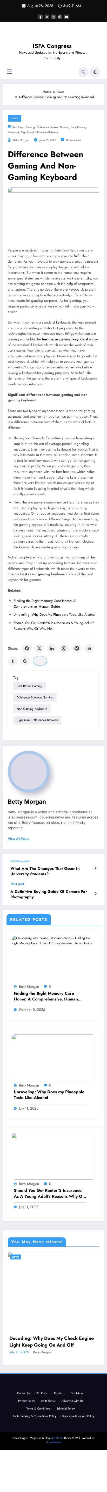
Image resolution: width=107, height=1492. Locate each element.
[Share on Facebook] (27, 648)
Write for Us (48, 1443)
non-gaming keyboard (32, 708)
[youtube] (66, 17)
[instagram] (60, 17)
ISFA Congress (52, 46)
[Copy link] (40, 661)
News (14, 118)
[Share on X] (39, 648)
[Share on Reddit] (89, 648)
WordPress (57, 1480)
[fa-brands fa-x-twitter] (47, 17)
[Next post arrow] (95, 894)
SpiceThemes (53, 1484)
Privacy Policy (26, 1443)
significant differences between (39, 132)
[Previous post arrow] (95, 868)
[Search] (83, 72)
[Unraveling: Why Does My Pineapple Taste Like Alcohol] (53, 1057)
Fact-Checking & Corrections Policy (34, 1458)
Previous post (20, 861)
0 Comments (73, 140)
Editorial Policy (66, 1450)
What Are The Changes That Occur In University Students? (45, 871)
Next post (17, 884)
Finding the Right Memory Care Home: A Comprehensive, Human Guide (46, 996)
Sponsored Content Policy (78, 1458)
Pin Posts (42, 1435)
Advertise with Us (72, 1443)
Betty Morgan (21, 140)
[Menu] (9, 72)
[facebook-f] (40, 17)
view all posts (18, 838)
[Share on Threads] (25, 661)
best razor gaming (23, 127)
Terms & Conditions (38, 1450)
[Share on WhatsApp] (64, 648)
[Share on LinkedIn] (52, 648)
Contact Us (23, 1435)
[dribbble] (53, 17)
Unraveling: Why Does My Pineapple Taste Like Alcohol (54, 614)
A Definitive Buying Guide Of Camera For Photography (48, 894)
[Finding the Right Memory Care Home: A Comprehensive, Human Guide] (53, 940)
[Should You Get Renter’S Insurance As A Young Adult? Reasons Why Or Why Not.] (53, 1156)
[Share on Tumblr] (13, 661)
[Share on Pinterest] (77, 648)
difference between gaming (53, 127)
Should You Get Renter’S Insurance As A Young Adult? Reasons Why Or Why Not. (49, 1193)
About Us (59, 1435)
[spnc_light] (95, 72)
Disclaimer (77, 1435)
